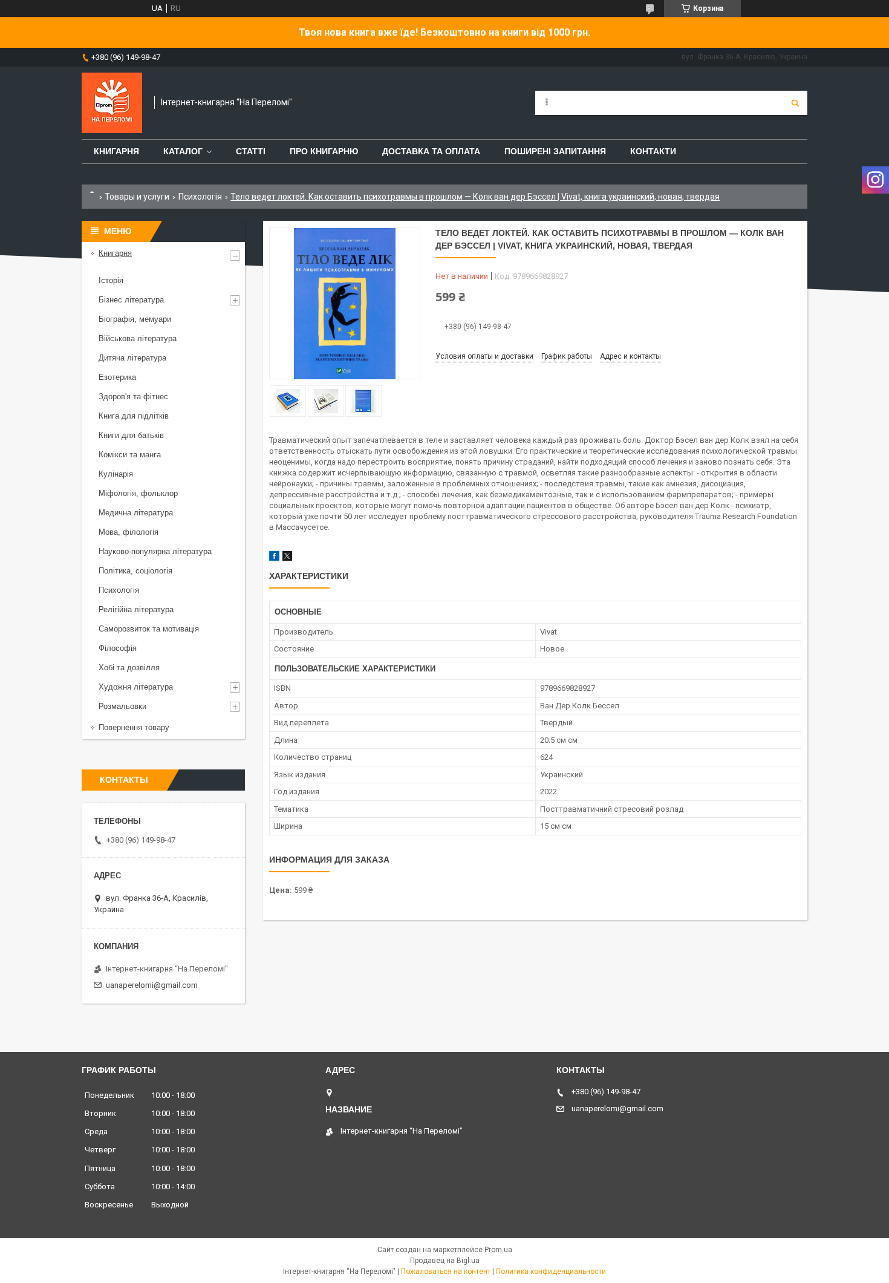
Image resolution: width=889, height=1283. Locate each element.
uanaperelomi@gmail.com (152, 985)
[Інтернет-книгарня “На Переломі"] (112, 103)
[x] (287, 558)
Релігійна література (136, 609)
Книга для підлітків (134, 415)
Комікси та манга (130, 454)
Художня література (136, 686)
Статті (250, 151)
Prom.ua (498, 1249)
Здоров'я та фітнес (133, 396)
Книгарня (116, 151)
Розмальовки (122, 706)
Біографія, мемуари (135, 319)
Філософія (118, 648)
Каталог (183, 151)
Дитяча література (132, 357)
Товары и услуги (137, 196)
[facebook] (274, 558)
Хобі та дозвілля (129, 667)
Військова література (138, 338)
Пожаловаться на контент (445, 1271)
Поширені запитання (555, 151)
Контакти (653, 151)
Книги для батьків (131, 435)
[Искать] (795, 103)
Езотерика (117, 377)
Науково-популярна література (155, 551)
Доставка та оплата (431, 151)
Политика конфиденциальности (551, 1271)
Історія (111, 280)
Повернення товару (134, 727)
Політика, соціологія (135, 570)
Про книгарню (324, 151)
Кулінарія (116, 473)
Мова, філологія (128, 532)
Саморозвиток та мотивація (149, 628)
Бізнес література (131, 299)
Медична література (136, 512)
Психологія (200, 196)
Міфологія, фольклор (138, 493)
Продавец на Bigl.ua (445, 1260)
